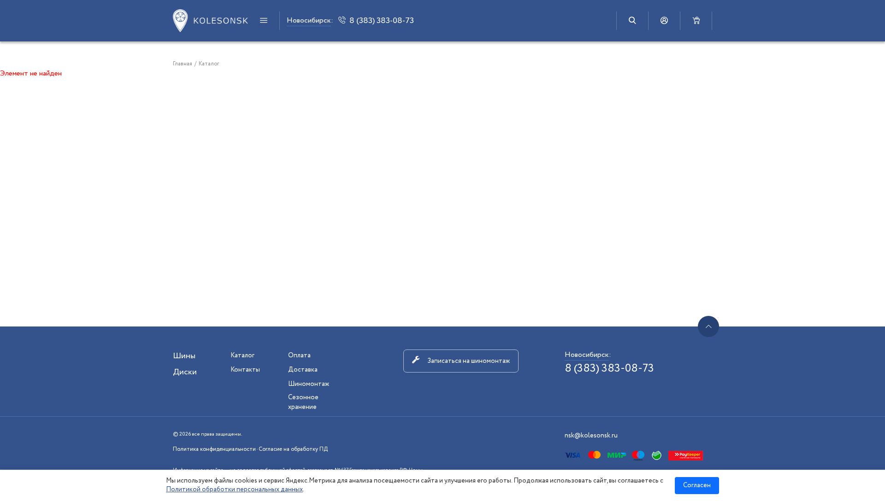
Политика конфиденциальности (214, 449)
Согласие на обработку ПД (293, 449)
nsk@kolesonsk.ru (591, 435)
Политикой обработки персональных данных (234, 489)
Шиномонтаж (308, 384)
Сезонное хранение (303, 402)
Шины (184, 356)
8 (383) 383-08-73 (609, 369)
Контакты (245, 369)
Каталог (242, 355)
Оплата (299, 355)
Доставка (303, 369)
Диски (185, 372)
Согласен (697, 485)
